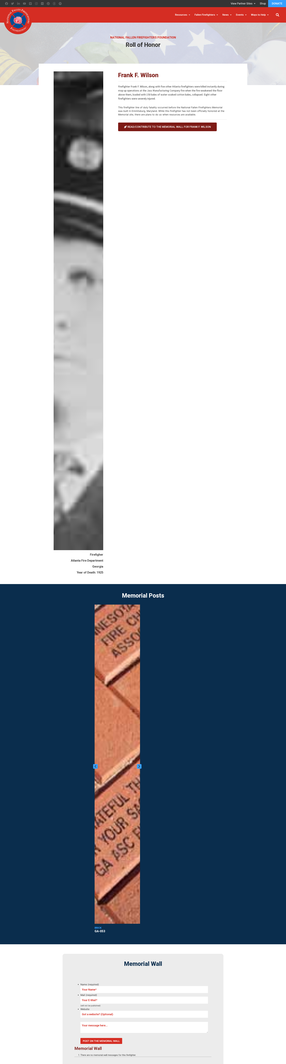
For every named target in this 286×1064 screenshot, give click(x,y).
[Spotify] (60, 4)
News (225, 14)
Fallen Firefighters (205, 14)
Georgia (97, 566)
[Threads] (54, 4)
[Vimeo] (30, 4)
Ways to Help (258, 14)
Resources (181, 14)
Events (240, 14)
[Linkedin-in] (18, 4)
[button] (277, 15)
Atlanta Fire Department (87, 560)
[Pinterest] (48, 4)
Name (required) (89, 984)
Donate (277, 3)
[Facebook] (7, 4)
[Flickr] (42, 4)
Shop (263, 3)
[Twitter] (12, 4)
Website (84, 1009)
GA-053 (100, 931)
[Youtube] (24, 4)
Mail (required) (88, 995)
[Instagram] (36, 4)
